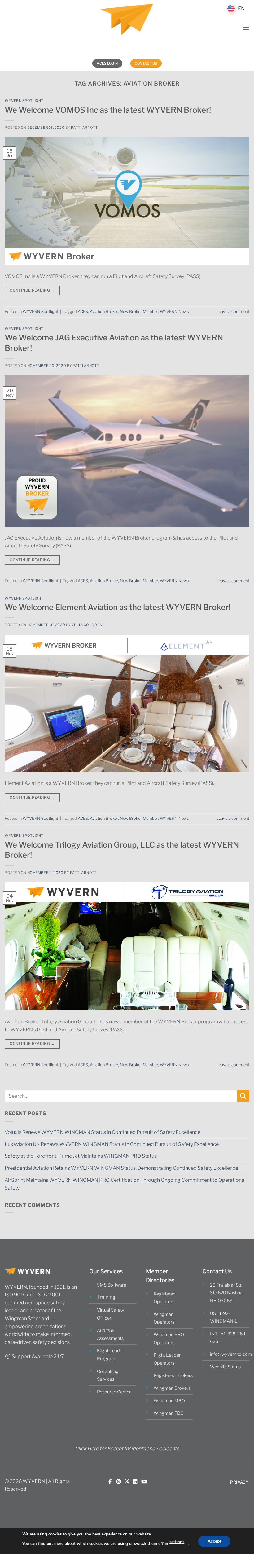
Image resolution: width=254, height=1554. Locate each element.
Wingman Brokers (172, 1388)
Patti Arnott (84, 127)
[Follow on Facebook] (110, 1482)
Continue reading (32, 290)
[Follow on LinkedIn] (135, 1482)
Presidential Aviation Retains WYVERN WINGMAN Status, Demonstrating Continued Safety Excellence (121, 1168)
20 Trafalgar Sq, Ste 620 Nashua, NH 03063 (226, 1292)
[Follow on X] (127, 1482)
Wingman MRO (169, 1401)
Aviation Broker (104, 311)
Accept (214, 1541)
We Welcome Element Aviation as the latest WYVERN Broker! (117, 607)
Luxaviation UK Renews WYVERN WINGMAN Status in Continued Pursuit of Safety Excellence (112, 1144)
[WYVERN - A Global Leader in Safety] (127, 28)
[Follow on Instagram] (119, 1482)
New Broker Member (139, 311)
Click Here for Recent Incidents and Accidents (127, 1448)
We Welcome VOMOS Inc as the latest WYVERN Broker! (108, 110)
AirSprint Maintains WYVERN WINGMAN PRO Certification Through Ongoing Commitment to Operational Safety (125, 1184)
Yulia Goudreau (88, 625)
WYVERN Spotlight (24, 101)
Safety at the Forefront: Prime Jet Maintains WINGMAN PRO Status (81, 1156)
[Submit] (243, 1096)
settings (176, 1542)
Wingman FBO (169, 1413)
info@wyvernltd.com (231, 1354)
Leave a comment (232, 311)
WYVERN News (174, 311)
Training (106, 1297)
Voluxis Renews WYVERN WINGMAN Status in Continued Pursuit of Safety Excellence (102, 1132)
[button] (245, 27)
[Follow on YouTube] (144, 1482)
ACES (83, 311)
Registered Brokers (173, 1375)
